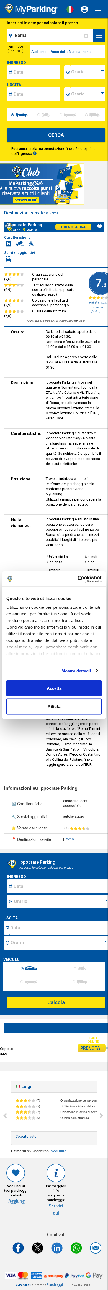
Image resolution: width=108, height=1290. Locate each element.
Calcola (56, 1002)
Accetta (54, 688)
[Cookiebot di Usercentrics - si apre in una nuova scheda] (78, 579)
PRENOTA (90, 1048)
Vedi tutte (58, 1151)
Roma (54, 213)
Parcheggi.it (56, 1285)
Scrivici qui (56, 1210)
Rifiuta (54, 706)
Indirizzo (16, 49)
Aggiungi (17, 1201)
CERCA (56, 135)
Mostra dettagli (76, 670)
